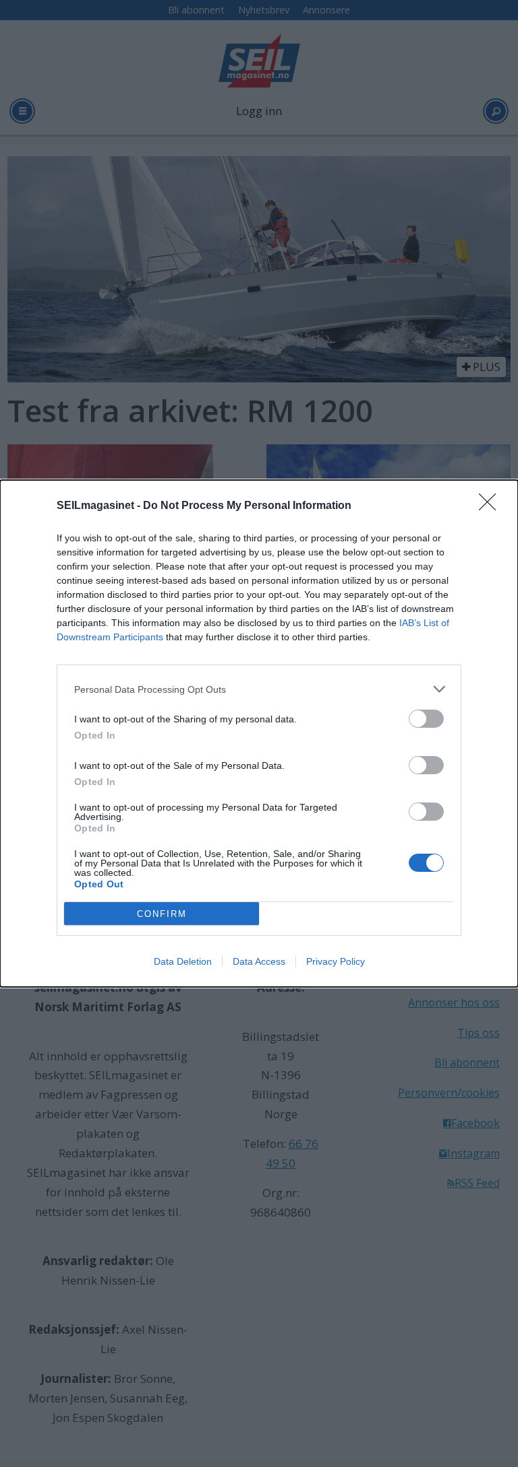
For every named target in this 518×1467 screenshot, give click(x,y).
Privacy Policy (335, 961)
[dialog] (259, 733)
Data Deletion (183, 961)
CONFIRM (162, 914)
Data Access (259, 961)
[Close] (492, 506)
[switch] (426, 719)
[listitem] (259, 689)
